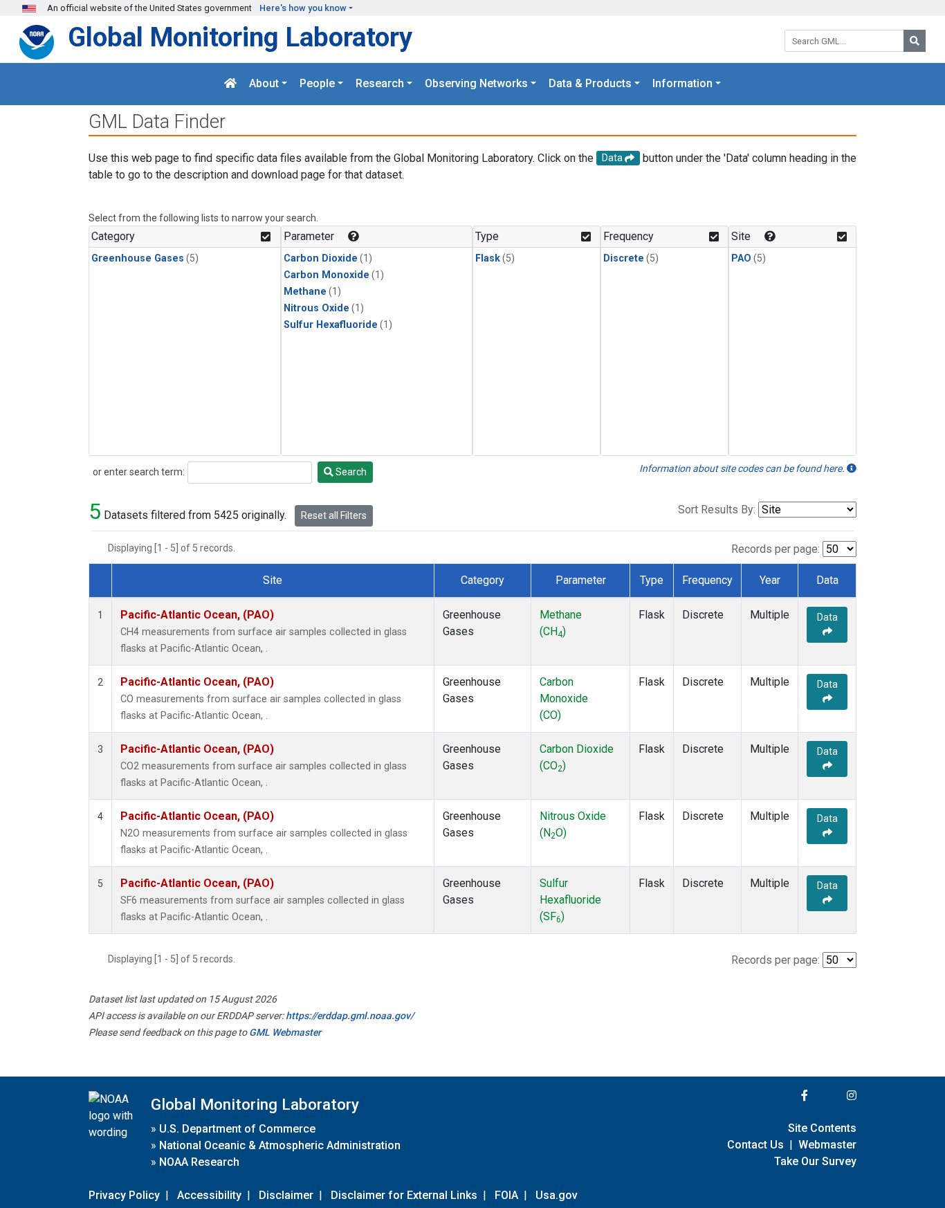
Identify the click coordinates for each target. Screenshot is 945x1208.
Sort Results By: (716, 509)
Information (682, 84)
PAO (741, 258)
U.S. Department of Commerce (237, 1128)
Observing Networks (476, 84)
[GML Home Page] (230, 84)
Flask (487, 258)
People (317, 84)
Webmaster (827, 1144)
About (264, 84)
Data (827, 617)
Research (380, 84)
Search (350, 471)
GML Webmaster (285, 1032)
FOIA (506, 1195)
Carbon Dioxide (321, 258)
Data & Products (590, 84)
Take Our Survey (815, 1161)
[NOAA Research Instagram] (833, 1095)
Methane (305, 292)
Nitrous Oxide (316, 308)
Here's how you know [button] (303, 8)
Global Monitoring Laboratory (240, 37)
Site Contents (822, 1128)
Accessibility (209, 1195)
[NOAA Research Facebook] (786, 1095)
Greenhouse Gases (137, 258)
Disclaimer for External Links (404, 1195)
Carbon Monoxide (326, 275)
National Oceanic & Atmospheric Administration (280, 1145)
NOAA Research (199, 1162)
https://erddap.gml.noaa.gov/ (350, 1015)
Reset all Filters (334, 515)
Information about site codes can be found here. (743, 468)
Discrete (623, 258)
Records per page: (775, 549)
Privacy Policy (124, 1195)
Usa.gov (556, 1195)
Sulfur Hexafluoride (331, 325)
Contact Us (755, 1144)
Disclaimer (286, 1195)
